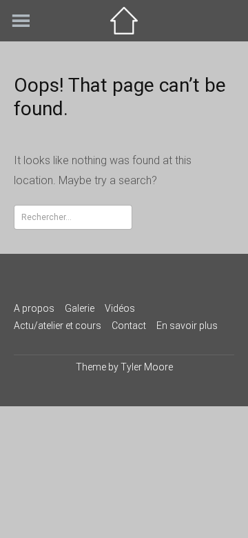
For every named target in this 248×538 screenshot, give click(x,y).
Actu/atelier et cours (57, 325)
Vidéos (120, 308)
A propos (34, 308)
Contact (129, 325)
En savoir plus (187, 325)
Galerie (79, 308)
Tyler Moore (147, 366)
